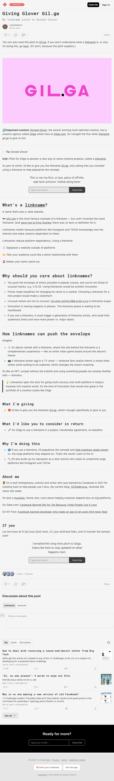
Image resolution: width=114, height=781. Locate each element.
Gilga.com (60, 134)
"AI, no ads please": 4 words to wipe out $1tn (36, 675)
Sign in (106, 4)
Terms (64, 760)
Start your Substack (49, 767)
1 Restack (28, 574)
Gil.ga (42, 42)
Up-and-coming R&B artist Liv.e (69, 301)
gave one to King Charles (36, 222)
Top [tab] (6, 642)
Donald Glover (38, 130)
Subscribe (93, 4)
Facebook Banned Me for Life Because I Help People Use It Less (58, 504)
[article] (57, 659)
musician (19, 497)
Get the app (72, 767)
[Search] (109, 642)
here (26, 46)
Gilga (33, 134)
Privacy (55, 760)
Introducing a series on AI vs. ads (19, 679)
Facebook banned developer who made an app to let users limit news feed (62, 511)
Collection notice (77, 760)
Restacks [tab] (22, 605)
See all (8, 715)
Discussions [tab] (25, 642)
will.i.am (11, 218)
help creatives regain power (91, 449)
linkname (90, 42)
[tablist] (15, 605)
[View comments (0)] (16, 35)
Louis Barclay (16, 25)
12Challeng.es (79, 486)
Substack (42, 774)
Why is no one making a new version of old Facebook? (40, 694)
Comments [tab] (9, 605)
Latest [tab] (14, 642)
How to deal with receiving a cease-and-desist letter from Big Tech (48, 652)
